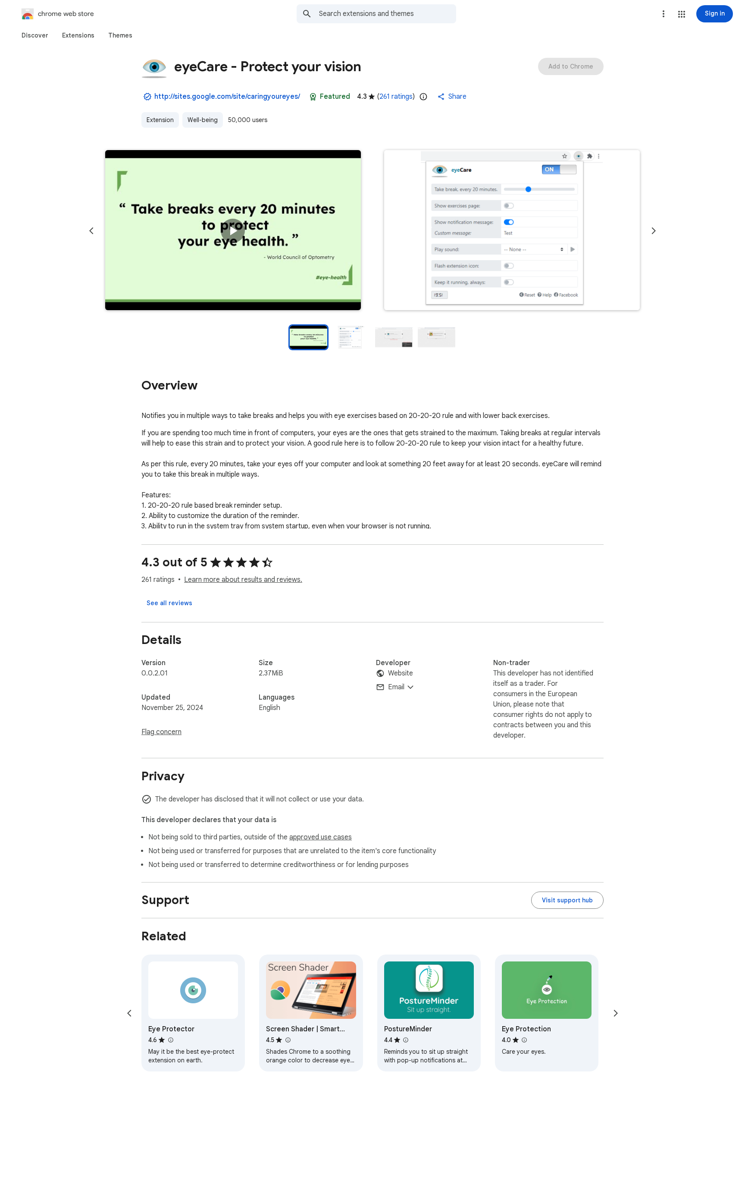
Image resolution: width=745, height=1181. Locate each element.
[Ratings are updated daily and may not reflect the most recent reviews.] (423, 96)
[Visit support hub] (567, 900)
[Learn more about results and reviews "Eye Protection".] (524, 1040)
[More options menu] (663, 13)
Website (400, 673)
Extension (160, 120)
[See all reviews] (169, 603)
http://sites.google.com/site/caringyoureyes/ (227, 96)
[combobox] (387, 14)
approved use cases (320, 837)
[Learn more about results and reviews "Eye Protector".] (170, 1040)
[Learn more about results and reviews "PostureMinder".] (405, 1040)
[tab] (35, 35)
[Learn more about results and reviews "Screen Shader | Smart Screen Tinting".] (287, 1040)
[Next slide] (653, 230)
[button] (681, 14)
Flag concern (161, 732)
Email (396, 687)
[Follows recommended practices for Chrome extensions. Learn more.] (313, 96)
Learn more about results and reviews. (243, 579)
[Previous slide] (91, 230)
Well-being (203, 120)
